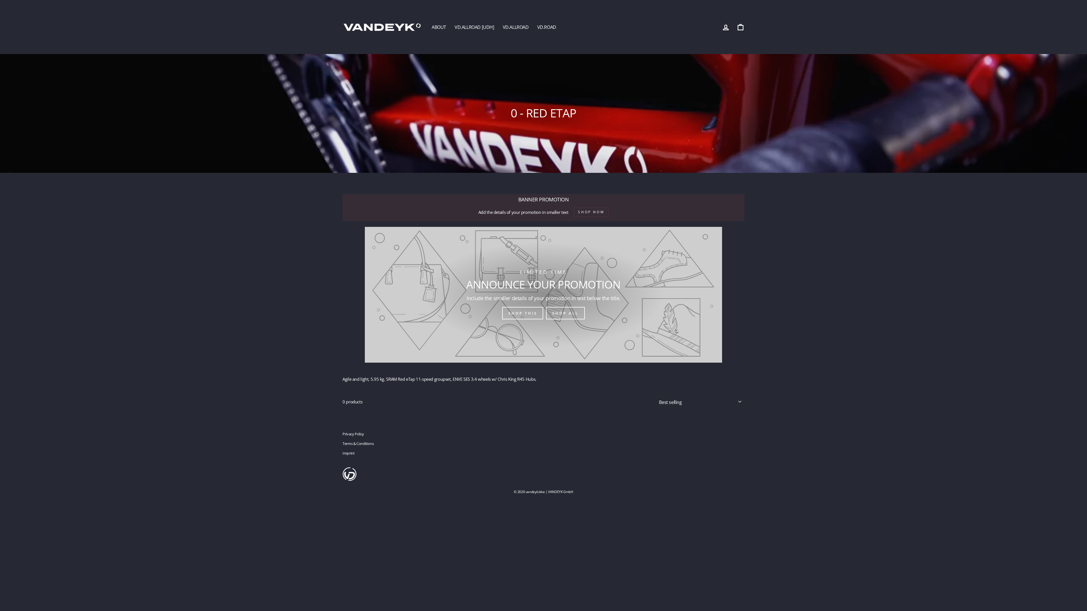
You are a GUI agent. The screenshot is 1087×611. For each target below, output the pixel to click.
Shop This (522, 313)
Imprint (348, 453)
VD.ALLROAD (516, 27)
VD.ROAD (546, 27)
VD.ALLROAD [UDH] (474, 27)
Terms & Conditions (358, 443)
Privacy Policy (353, 433)
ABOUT (439, 27)
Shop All (565, 313)
